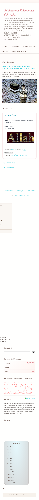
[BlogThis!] (7, 152)
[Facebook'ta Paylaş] (10, 152)
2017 (8, 458)
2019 (8, 452)
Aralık (9, 472)
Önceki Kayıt (31, 191)
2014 (8, 466)
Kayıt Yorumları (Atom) (22, 195)
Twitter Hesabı (15, 46)
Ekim (9, 477)
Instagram (5, 51)
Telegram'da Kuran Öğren (18, 51)
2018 (8, 455)
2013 (8, 469)
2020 (8, 449)
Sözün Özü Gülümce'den (19, 155)
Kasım (10, 474)
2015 (8, 463)
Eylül (9, 480)
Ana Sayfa (5, 46)
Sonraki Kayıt (8, 191)
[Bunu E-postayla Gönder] (5, 152)
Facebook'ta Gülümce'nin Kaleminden (19, 495)
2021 (8, 447)
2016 (8, 461)
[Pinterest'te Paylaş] (12, 152)
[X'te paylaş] (9, 152)
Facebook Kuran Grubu (29, 46)
